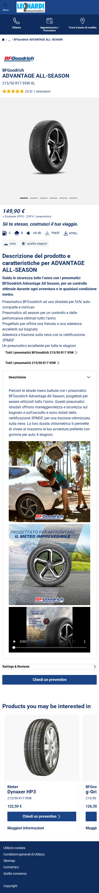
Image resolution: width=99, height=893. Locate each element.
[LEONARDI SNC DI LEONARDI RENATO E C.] (30, 7)
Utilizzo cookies (14, 848)
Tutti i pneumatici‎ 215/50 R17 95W (30, 363)
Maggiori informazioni (25, 828)
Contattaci (11, 867)
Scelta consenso (15, 873)
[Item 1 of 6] (49, 149)
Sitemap (9, 861)
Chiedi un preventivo (50, 679)
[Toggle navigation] (6, 4)
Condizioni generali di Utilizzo (24, 854)
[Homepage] (3, 39)
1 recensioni (41, 91)
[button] (9, 39)
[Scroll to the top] (87, 883)
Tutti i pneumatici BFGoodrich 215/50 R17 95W (39, 352)
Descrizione (17, 377)
